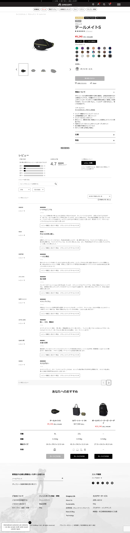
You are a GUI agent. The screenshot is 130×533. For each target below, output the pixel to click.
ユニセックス (79, 18)
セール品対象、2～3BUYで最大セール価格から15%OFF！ (65, 1)
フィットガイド (44, 500)
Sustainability (70, 504)
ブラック (78, 21)
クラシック (31, 14)
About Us (69, 500)
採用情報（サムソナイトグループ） (78, 508)
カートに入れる (55, 456)
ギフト (82, 9)
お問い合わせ (97, 500)
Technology (70, 515)
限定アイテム (52, 9)
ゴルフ (75, 9)
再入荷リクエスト (90, 78)
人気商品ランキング (65, 9)
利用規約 (76, 525)
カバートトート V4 (79, 420)
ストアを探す (96, 478)
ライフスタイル (20, 14)
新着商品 (36, 9)
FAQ (40, 508)
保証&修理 (42, 504)
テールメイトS (55, 420)
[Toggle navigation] (118, 4)
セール (44, 9)
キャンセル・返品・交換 (20, 508)
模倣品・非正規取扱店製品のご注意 (105, 512)
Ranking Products (90, 18)
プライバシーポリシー (66, 525)
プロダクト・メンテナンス (102, 508)
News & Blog (70, 512)
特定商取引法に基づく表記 (87, 525)
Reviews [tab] (65, 148)
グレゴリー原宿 (91, 9)
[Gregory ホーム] (65, 4)
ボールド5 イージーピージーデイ (103, 421)
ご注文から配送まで (19, 504)
